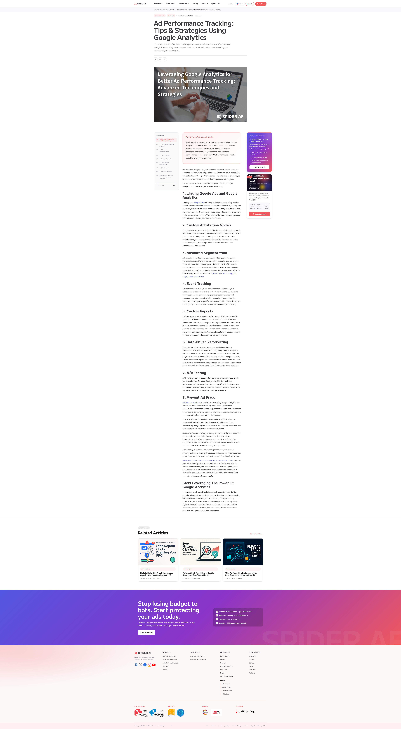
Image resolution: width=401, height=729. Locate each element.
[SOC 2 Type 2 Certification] (180, 713)
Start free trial (259, 167)
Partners (252, 673)
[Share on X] (155, 59)
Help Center (224, 669)
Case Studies (224, 656)
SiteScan (166, 666)
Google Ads (199, 202)
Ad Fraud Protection (169, 656)
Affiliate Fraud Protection (171, 663)
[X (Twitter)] (140, 665)
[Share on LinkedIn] (160, 59)
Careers (251, 659)
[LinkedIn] (136, 665)
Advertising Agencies (197, 656)
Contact (251, 663)
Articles (222, 659)
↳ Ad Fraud (225, 684)
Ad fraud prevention (191, 402)
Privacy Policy (225, 726)
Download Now (260, 214)
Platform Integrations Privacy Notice (255, 726)
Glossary (223, 663)
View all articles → (256, 534)
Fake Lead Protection (170, 659)
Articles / (173, 9)
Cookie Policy (237, 726)
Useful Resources (226, 666)
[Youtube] (153, 665)
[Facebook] (145, 665)
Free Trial (260, 4)
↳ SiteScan (225, 694)
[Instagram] (149, 665)
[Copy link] (165, 59)
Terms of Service (212, 726)
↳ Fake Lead (225, 687)
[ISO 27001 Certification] (171, 713)
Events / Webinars (226, 676)
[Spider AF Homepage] (144, 652)
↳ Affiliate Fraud (226, 690)
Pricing (165, 669)
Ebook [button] (250, 4)
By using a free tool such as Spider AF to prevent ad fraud (208, 460)
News (222, 673)
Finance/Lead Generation (198, 659)
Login (231, 4)
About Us (252, 656)
